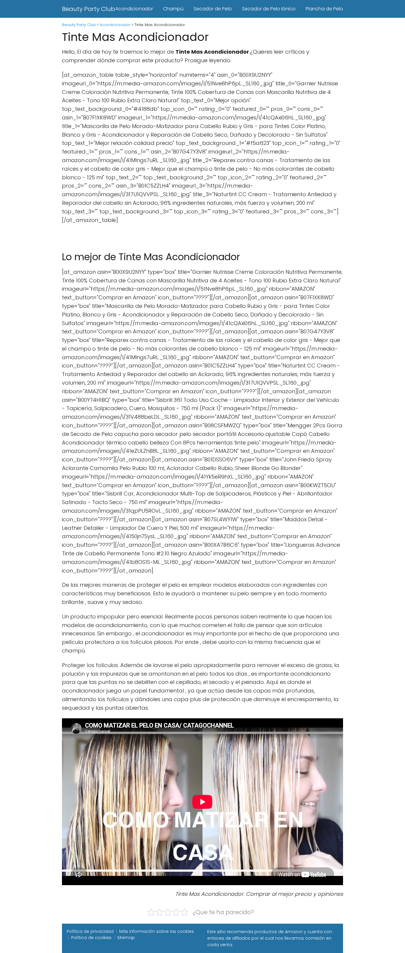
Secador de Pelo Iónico (269, 8)
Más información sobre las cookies (156, 931)
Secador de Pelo (213, 8)
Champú (173, 8)
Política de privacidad (90, 931)
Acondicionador (134, 8)
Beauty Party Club (88, 9)
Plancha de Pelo (324, 8)
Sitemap (126, 938)
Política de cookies (91, 938)
